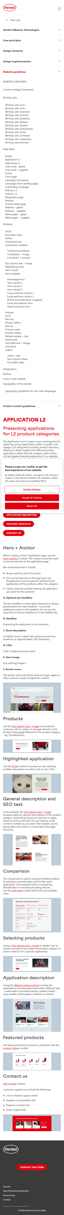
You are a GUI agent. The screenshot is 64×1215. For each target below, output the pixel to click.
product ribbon (11, 1048)
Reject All (32, 506)
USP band (17, 890)
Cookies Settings (32, 489)
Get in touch (9, 1083)
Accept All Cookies (32, 497)
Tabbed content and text (26, 985)
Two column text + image (25, 726)
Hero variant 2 (10, 558)
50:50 (15, 766)
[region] (32, 486)
